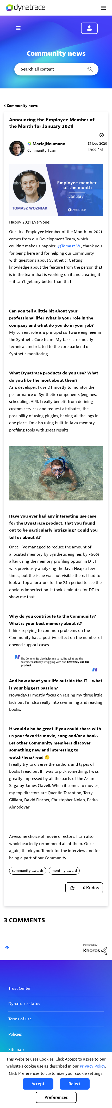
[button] (38, 1084)
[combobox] (56, 69)
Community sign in (89, 28)
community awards (27, 870)
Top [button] (7, 947)
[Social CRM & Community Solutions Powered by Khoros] (95, 949)
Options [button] (101, 136)
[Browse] (20, 28)
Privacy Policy (92, 1066)
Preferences (56, 1097)
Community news (22, 105)
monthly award (64, 870)
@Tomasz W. (69, 246)
